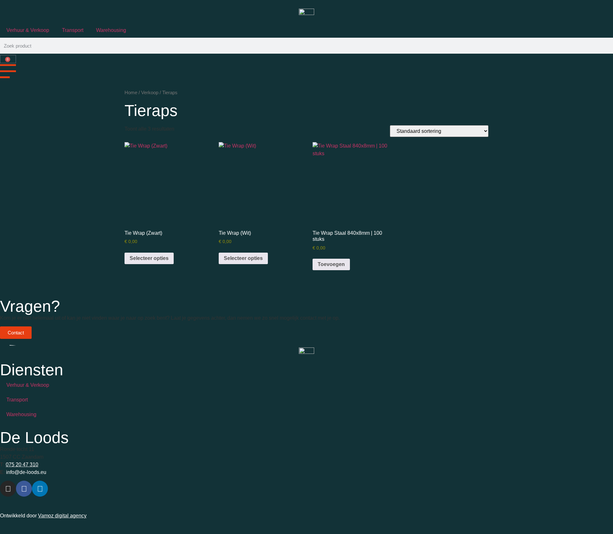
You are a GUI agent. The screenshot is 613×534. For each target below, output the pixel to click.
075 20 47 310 (22, 464)
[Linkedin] (40, 489)
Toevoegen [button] (331, 264)
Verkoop (149, 92)
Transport (72, 30)
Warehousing (111, 30)
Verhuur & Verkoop (27, 30)
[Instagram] (8, 489)
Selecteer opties (149, 258)
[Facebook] (24, 489)
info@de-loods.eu (25, 472)
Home (131, 92)
